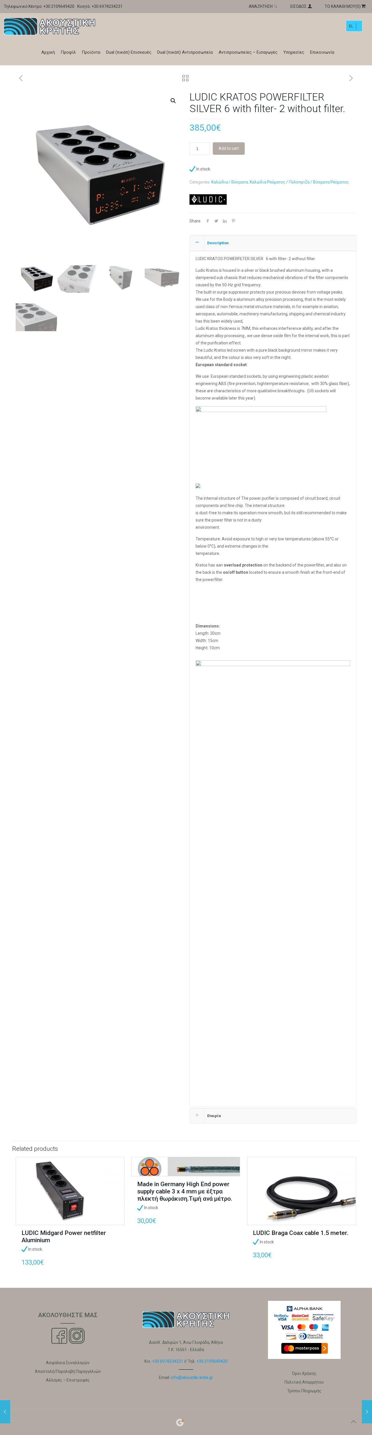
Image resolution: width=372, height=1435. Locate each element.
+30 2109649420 (58, 6)
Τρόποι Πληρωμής (304, 1391)
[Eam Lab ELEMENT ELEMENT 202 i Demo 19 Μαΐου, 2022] (5, 1411)
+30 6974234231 (107, 6)
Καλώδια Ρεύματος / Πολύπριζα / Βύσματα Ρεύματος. (300, 182)
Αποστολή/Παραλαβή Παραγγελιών (68, 1371)
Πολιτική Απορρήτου (304, 1382)
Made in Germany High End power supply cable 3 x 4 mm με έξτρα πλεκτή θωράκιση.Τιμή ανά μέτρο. (184, 1191)
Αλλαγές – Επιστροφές (68, 1380)
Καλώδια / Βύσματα (229, 182)
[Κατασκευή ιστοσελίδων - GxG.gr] (180, 1425)
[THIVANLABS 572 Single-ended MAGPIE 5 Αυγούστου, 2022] (367, 1411)
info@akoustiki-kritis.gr (192, 1377)
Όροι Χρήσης (304, 1373)
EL (351, 26)
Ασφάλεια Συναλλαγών (68, 1362)
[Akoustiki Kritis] (49, 26)
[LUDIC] (208, 200)
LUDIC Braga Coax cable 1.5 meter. (300, 1232)
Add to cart (229, 148)
